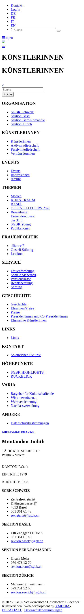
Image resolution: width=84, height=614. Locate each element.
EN (13, 25)
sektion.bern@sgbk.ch (26, 566)
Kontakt (17, 5)
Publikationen (20, 228)
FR (13, 17)
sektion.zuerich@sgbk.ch (28, 592)
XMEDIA (62, 606)
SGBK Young (21, 224)
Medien (16, 196)
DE (13, 13)
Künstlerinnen (21, 141)
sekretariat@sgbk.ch (25, 515)
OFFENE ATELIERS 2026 (30, 208)
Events (15, 171)
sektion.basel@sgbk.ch (27, 541)
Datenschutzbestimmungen (30, 423)
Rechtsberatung (22, 283)
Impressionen (20, 175)
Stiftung (16, 287)
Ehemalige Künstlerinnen (29, 320)
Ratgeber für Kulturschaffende (32, 393)
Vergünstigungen (23, 153)
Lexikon (17, 254)
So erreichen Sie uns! (26, 355)
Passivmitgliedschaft (25, 149)
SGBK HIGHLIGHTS (27, 372)
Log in (15, 9)
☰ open (7, 38)
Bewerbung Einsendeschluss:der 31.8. (23, 216)
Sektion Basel (20, 116)
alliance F (17, 246)
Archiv (16, 179)
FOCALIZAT (12, 610)
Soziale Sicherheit (23, 275)
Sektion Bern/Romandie (28, 120)
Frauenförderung (22, 271)
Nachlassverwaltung (25, 406)
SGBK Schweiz (22, 112)
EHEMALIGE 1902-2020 (18, 431)
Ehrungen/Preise (22, 308)
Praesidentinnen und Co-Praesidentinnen (39, 316)
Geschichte (18, 304)
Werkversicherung (24, 402)
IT (12, 21)
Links (15, 338)
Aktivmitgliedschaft (25, 145)
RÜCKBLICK (21, 376)
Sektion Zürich (21, 124)
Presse (15, 312)
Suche (8, 94)
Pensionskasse (21, 279)
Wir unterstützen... (24, 398)
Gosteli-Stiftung (22, 250)
